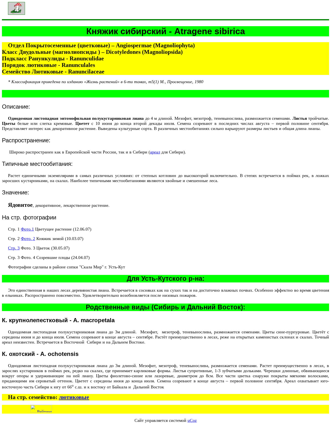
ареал (155, 152)
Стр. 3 (14, 248)
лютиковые (74, 397)
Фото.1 (27, 229)
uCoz (192, 420)
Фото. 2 (28, 238)
